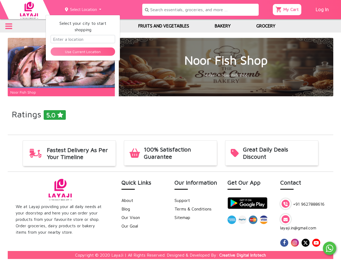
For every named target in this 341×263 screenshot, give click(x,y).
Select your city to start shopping (82, 26)
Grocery (265, 25)
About (127, 200)
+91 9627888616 (308, 204)
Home (209, 75)
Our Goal (129, 226)
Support (182, 200)
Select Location (83, 9)
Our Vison (130, 217)
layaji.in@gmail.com (298, 227)
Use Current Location (83, 51)
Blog (125, 208)
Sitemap (182, 217)
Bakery (223, 25)
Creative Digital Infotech (242, 255)
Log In (322, 9)
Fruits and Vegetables (163, 25)
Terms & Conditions (193, 208)
